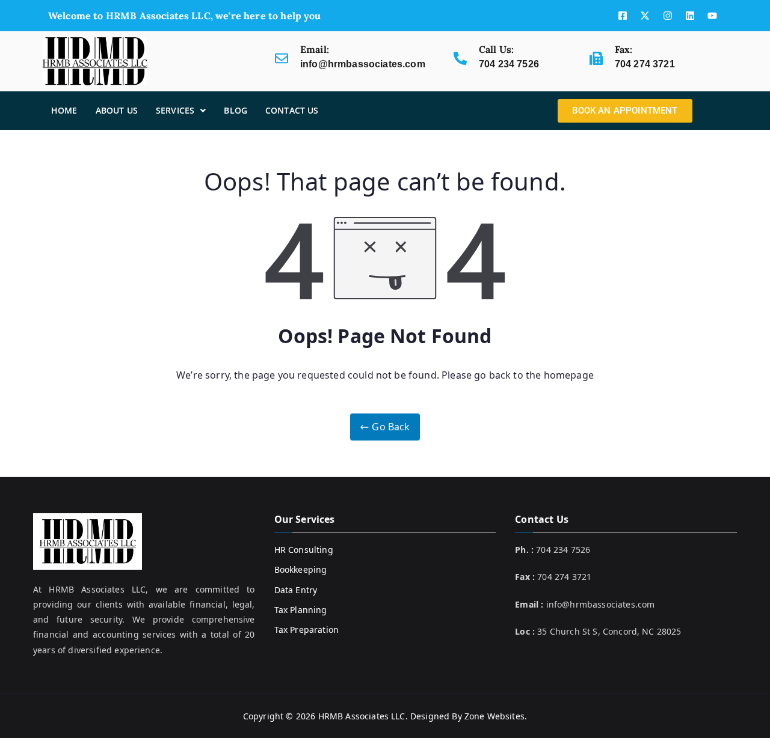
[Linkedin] (690, 15)
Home (64, 110)
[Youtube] (712, 15)
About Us (117, 110)
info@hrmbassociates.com (362, 64)
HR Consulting (303, 549)
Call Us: (496, 49)
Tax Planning (300, 609)
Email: (314, 49)
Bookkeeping (300, 569)
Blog (235, 110)
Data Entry (296, 590)
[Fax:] (596, 58)
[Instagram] (667, 15)
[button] (181, 110)
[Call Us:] (460, 58)
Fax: (624, 49)
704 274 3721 (645, 64)
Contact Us (292, 110)
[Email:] (281, 58)
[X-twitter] (644, 15)
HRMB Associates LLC (361, 716)
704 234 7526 (509, 64)
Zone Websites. (495, 716)
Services (175, 110)
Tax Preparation (306, 629)
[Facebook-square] (622, 15)
